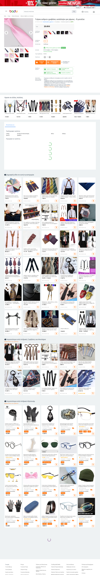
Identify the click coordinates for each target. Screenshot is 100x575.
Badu (5, 16)
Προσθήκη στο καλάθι (52, 62)
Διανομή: (37, 50)
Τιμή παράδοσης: (39, 53)
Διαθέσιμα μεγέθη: (37, 41)
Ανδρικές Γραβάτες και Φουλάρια (26, 16)
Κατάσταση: (37, 44)
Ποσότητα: (37, 57)
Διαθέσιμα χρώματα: (37, 32)
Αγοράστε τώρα (40, 62)
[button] (6, 11)
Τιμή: (37, 26)
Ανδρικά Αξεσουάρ (15, 16)
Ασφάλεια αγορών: (37, 69)
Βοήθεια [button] (78, 7)
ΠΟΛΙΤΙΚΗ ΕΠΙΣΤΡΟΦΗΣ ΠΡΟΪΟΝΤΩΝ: (38, 79)
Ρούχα (9, 16)
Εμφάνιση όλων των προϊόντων (11, 341)
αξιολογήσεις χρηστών (48, 21)
